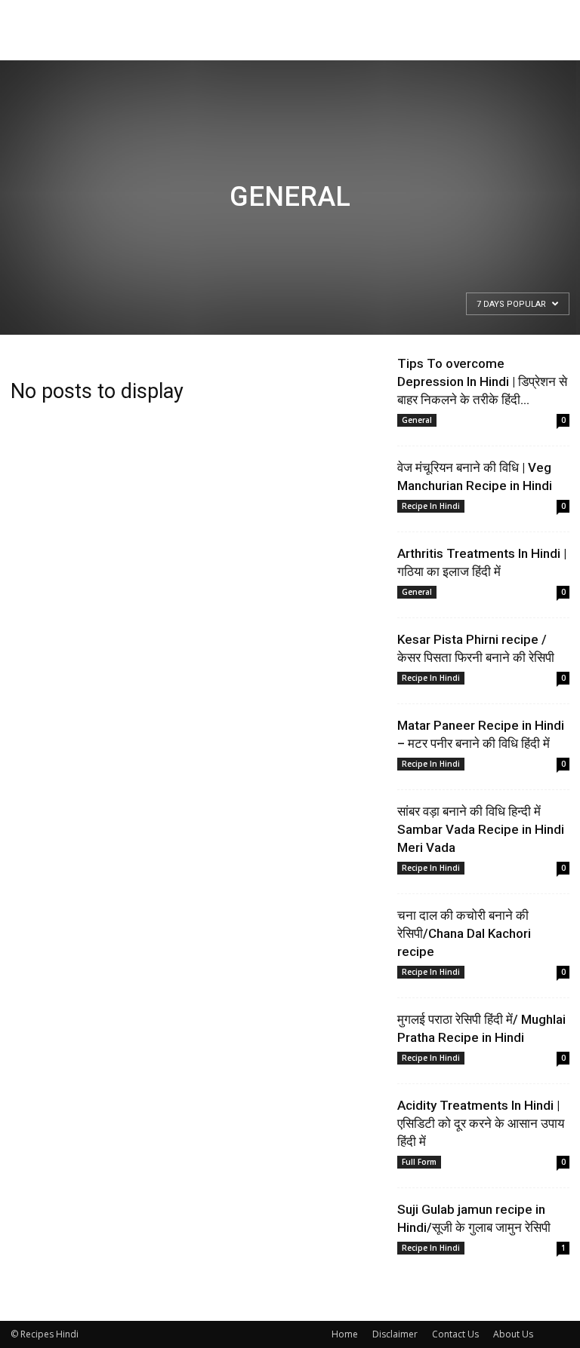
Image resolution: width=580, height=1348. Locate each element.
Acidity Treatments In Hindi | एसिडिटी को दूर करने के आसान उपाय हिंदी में (480, 1123)
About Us (513, 1334)
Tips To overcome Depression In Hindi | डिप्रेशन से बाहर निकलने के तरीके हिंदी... (482, 381)
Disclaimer (395, 1334)
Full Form (419, 1162)
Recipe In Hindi (431, 506)
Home (345, 1334)
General (417, 420)
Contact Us (455, 1334)
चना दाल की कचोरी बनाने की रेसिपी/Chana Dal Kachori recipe (464, 933)
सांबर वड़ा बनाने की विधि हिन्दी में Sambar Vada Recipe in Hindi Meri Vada (480, 829)
